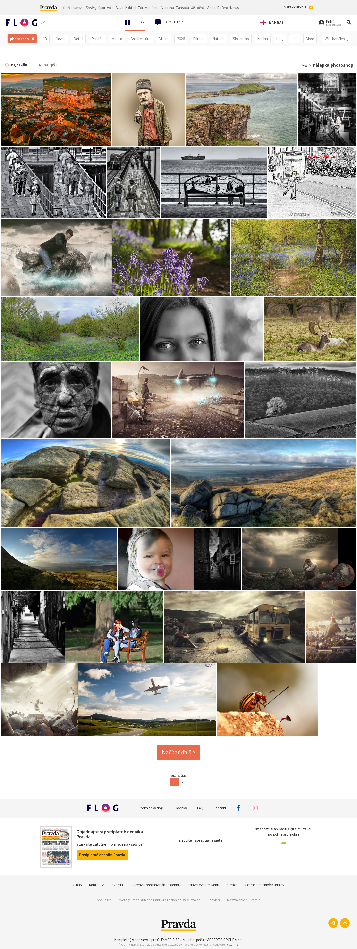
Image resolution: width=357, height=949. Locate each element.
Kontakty (96, 884)
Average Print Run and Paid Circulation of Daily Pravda (159, 899)
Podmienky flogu (151, 808)
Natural (218, 38)
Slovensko (241, 38)
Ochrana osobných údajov (264, 884)
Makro (164, 38)
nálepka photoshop (333, 65)
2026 (181, 38)
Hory (279, 38)
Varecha (167, 7)
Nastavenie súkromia (243, 899)
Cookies (214, 899)
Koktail (130, 7)
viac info (232, 944)
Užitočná (198, 7)
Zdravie (144, 7)
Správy (91, 7)
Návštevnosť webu (204, 884)
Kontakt (220, 808)
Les (295, 38)
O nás (77, 884)
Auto (119, 7)
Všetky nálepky (336, 38)
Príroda (198, 38)
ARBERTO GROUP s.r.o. (224, 939)
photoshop (20, 38)
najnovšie (18, 64)
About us (104, 899)
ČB (45, 38)
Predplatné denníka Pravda (102, 855)
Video (211, 7)
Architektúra (140, 38)
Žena (155, 7)
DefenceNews (228, 7)
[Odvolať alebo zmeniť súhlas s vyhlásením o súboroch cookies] (333, 923)
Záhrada (182, 7)
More (310, 38)
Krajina (262, 38)
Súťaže (232, 884)
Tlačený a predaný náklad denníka (156, 884)
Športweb (106, 7)
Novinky (181, 808)
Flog (304, 65)
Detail (78, 38)
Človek (60, 38)
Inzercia (117, 884)
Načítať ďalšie (178, 752)
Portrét (97, 38)
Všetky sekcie (295, 7)
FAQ (200, 808)
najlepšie (50, 64)
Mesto (117, 38)
